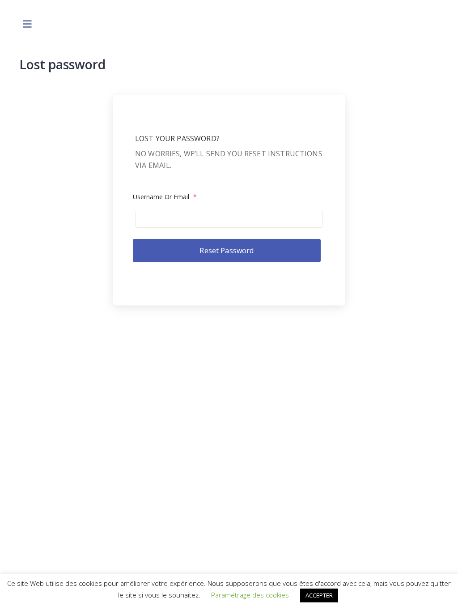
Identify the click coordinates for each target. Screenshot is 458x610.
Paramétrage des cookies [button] (250, 594)
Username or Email (165, 196)
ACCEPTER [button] (319, 595)
